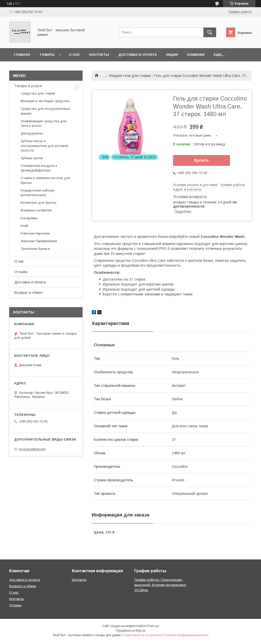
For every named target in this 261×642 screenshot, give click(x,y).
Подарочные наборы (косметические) (37, 192)
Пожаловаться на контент (141, 635)
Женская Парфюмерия (39, 241)
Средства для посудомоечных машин (45, 111)
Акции (172, 55)
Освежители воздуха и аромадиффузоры (39, 168)
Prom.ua (153, 626)
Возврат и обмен (28, 293)
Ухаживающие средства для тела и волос (43, 123)
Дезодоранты (32, 133)
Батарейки (29, 218)
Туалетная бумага (35, 249)
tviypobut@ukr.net (32, 449)
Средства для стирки (38, 93)
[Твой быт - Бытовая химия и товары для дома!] (20, 41)
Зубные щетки (32, 158)
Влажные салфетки (36, 210)
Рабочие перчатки (35, 233)
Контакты (99, 55)
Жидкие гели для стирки (130, 76)
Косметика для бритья (38, 202)
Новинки (195, 55)
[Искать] (209, 32)
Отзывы (21, 272)
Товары (47, 55)
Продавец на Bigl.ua (130, 630)
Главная (22, 55)
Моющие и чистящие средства (45, 101)
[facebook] (94, 313)
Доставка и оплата (137, 55)
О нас (74, 55)
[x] (99, 313)
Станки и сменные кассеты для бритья (45, 180)
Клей (24, 226)
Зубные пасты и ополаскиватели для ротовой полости (44, 145)
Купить (201, 160)
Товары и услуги (28, 86)
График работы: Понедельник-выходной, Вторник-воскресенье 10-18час (160, 585)
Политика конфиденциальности (185, 635)
